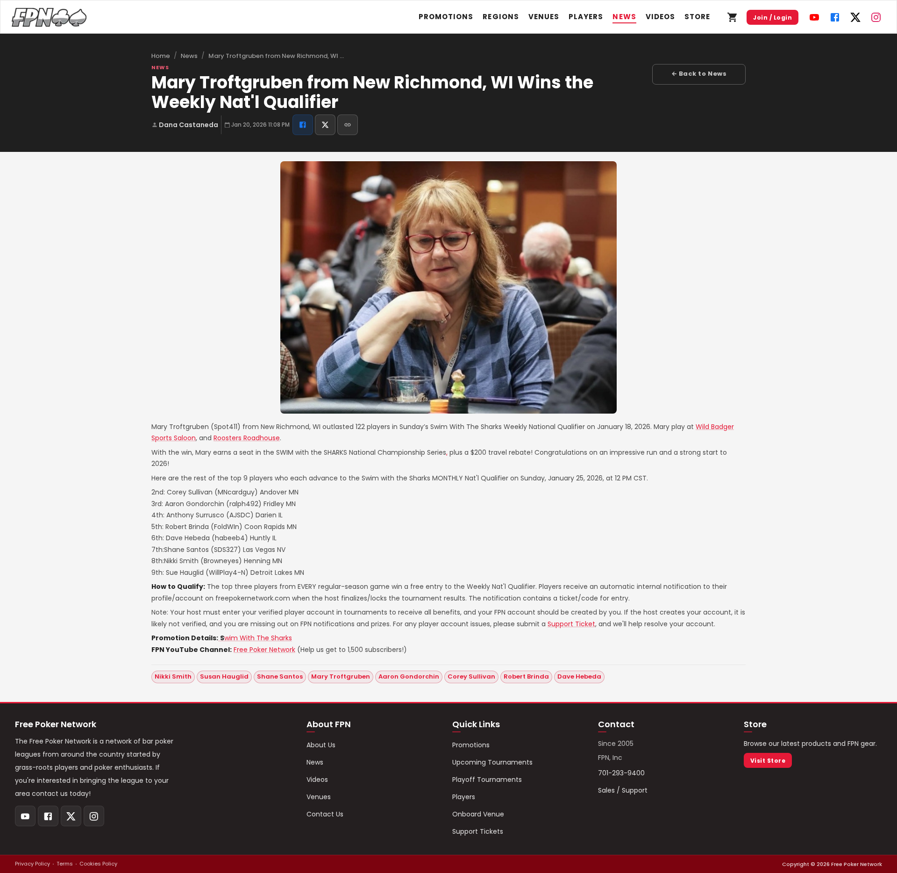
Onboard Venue (478, 814)
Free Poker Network (264, 649)
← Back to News (698, 73)
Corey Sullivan (471, 676)
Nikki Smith (173, 676)
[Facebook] (835, 17)
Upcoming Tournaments (492, 762)
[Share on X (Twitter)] (325, 124)
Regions (501, 16)
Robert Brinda (526, 676)
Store (697, 16)
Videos (660, 16)
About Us (320, 745)
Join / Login (772, 17)
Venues (543, 16)
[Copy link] (347, 124)
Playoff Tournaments (487, 779)
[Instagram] (876, 17)
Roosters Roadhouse (247, 438)
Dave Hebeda (579, 676)
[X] (855, 17)
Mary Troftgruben (340, 676)
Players (586, 16)
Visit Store (767, 761)
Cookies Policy (98, 863)
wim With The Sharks (256, 638)
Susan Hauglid (224, 676)
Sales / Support (623, 790)
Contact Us (324, 814)
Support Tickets (477, 831)
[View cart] (732, 17)
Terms (65, 863)
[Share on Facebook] (302, 124)
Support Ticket (571, 624)
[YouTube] (814, 17)
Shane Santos (280, 676)
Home (160, 55)
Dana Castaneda (188, 124)
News (624, 16)
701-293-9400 (621, 773)
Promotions (446, 16)
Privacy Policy (32, 863)
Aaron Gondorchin (408, 676)
